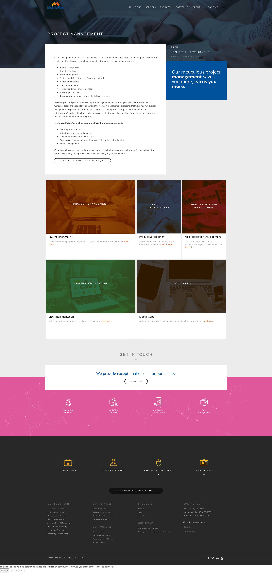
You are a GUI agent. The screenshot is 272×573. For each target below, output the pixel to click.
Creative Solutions (55, 509)
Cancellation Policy (101, 535)
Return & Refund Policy (103, 539)
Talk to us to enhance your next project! (82, 161)
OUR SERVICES (102, 503)
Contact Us (136, 381)
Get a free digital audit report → (136, 490)
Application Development (190, 52)
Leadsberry (143, 516)
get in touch (136, 354)
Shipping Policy (100, 542)
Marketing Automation (57, 530)
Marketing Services (101, 512)
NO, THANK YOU (17, 570)
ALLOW (4, 570)
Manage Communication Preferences (154, 532)
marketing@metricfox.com (196, 522)
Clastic (141, 512)
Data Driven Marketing (57, 526)
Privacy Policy (99, 532)
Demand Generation (56, 519)
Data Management (101, 519)
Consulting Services (102, 509)
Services (151, 7)
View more (90, 207)
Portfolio (182, 7)
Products (166, 7)
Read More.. (168, 244)
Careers (189, 531)
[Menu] (223, 7)
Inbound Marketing (55, 512)
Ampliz (141, 509)
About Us (198, 7)
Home (175, 47)
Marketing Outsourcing (57, 533)
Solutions (135, 7)
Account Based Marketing (58, 523)
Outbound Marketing (56, 516)
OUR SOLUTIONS (58, 503)
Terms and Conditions (148, 528)
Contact (213, 7)
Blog (187, 526)
